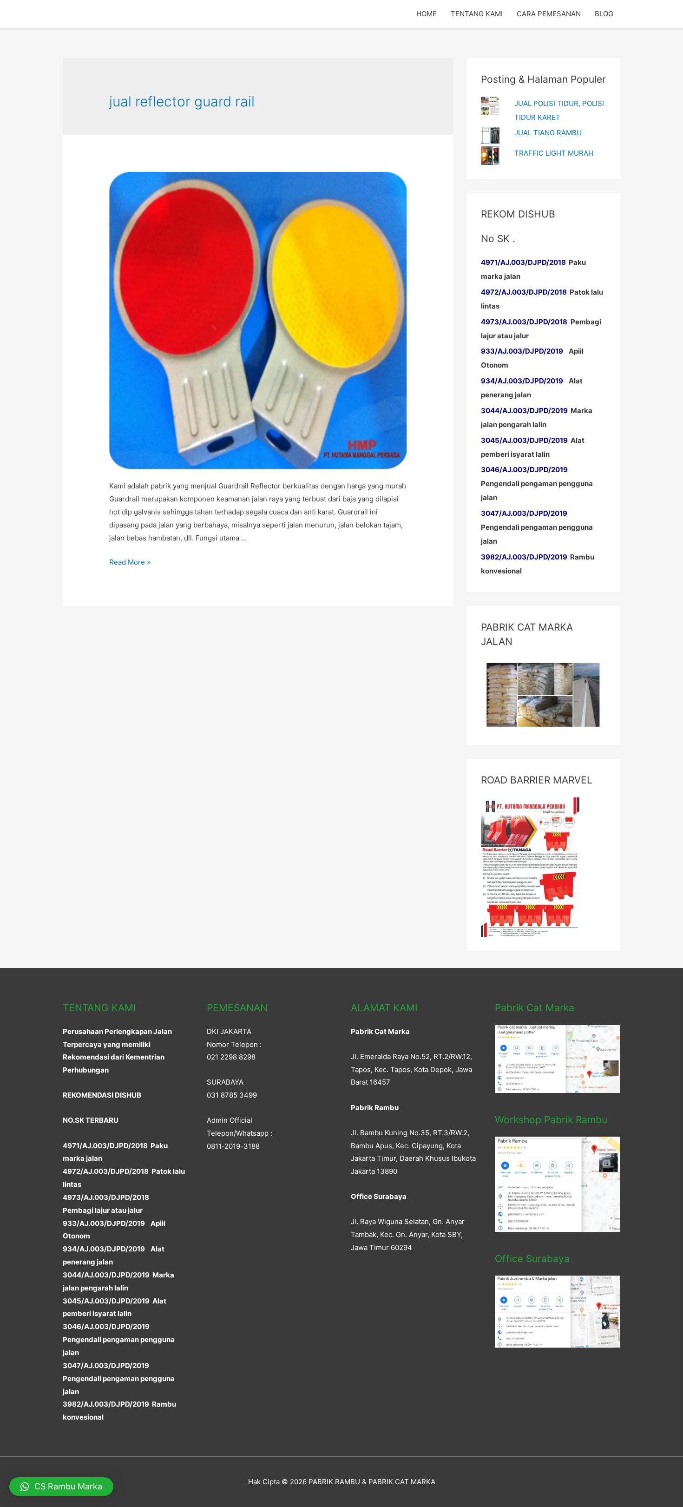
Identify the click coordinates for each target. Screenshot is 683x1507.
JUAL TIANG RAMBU (548, 132)
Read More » (130, 562)
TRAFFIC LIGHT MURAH (553, 153)
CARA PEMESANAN (549, 13)
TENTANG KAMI (477, 13)
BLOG (604, 13)
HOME (426, 13)
